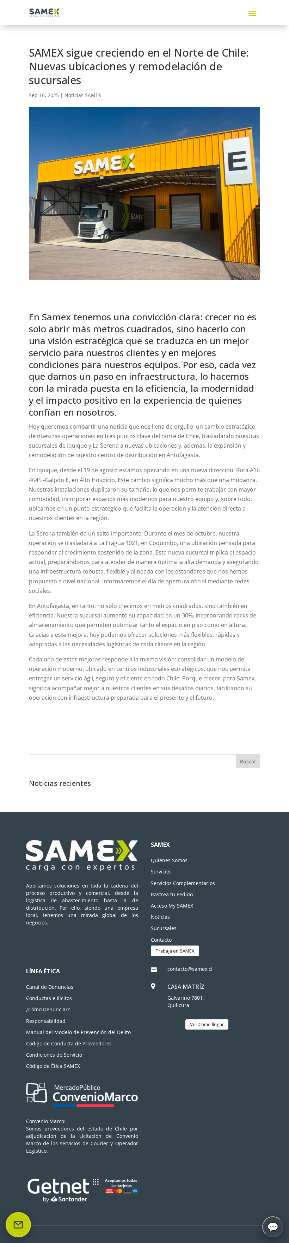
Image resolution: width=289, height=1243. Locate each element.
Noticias (160, 917)
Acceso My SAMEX (172, 905)
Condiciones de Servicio (54, 1054)
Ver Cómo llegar (207, 1024)
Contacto (161, 939)
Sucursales (164, 928)
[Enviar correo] (18, 1224)
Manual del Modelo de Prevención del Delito (78, 1032)
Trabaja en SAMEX (175, 951)
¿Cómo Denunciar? (48, 1009)
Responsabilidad (46, 1021)
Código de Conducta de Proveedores (69, 1043)
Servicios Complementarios (183, 883)
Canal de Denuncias (49, 986)
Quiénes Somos (169, 860)
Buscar (248, 761)
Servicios (161, 871)
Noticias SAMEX (82, 95)
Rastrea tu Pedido (172, 894)
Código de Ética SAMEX (53, 1066)
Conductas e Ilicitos (49, 998)
